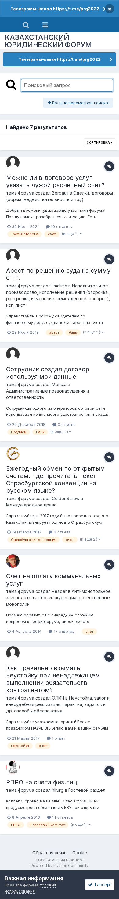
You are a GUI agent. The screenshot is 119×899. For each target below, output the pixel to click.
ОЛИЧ (58, 697)
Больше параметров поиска (79, 102)
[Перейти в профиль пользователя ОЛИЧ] (13, 653)
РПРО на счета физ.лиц (41, 782)
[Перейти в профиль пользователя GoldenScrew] (13, 453)
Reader (59, 591)
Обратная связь (49, 852)
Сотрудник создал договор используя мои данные (47, 373)
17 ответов (63, 631)
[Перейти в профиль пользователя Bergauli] (13, 162)
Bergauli (60, 192)
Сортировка (98, 142)
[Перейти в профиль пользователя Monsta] (13, 354)
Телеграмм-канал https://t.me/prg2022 (54, 8)
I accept (101, 884)
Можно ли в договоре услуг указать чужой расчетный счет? (55, 181)
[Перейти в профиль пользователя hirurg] (13, 767)
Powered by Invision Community (59, 865)
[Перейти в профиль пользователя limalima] (13, 255)
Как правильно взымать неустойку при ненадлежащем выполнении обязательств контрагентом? (53, 679)
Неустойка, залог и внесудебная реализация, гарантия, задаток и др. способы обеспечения (58, 704)
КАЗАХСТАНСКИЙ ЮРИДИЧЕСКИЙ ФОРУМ (48, 41)
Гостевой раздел (86, 790)
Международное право (31, 504)
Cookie (79, 852)
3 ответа (65, 424)
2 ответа (61, 531)
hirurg (57, 790)
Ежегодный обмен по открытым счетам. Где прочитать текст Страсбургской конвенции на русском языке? (55, 479)
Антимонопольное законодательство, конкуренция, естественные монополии (58, 598)
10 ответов (61, 226)
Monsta (59, 384)
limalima (59, 285)
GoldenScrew (65, 498)
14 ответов (62, 817)
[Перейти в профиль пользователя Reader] (13, 561)
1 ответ (58, 738)
